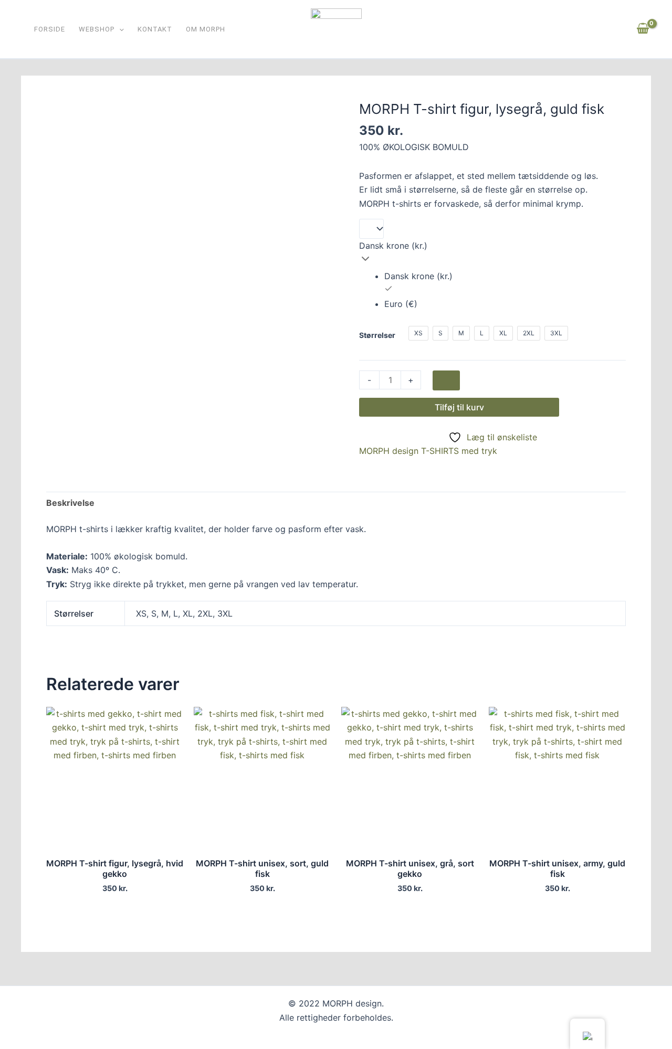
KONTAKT (155, 30)
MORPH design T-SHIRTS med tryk (428, 451)
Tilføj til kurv (459, 407)
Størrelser (377, 335)
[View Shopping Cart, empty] (643, 28)
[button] (119, 30)
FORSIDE (49, 30)
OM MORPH (205, 30)
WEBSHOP (96, 30)
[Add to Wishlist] (446, 380)
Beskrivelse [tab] (70, 502)
